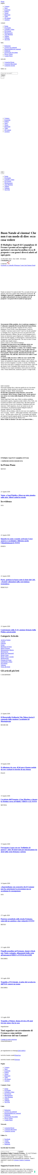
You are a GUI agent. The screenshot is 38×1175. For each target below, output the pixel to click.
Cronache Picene (9, 62)
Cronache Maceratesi (10, 64)
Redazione (7, 46)
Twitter (6, 1141)
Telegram (17, 1059)
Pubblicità (7, 51)
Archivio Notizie (6, 640)
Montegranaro (8, 33)
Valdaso (6, 36)
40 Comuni (7, 130)
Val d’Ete (7, 39)
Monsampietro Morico (7, 650)
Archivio (7, 20)
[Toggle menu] (2, 77)
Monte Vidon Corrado (7, 657)
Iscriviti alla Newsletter (11, 52)
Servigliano (4, 663)
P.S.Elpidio (7, 28)
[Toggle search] (2, 172)
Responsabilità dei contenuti (12, 49)
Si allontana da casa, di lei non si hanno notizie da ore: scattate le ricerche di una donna (18, 768)
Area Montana (8, 34)
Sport (6, 8)
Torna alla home (5, 667)
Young (6, 13)
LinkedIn (7, 1142)
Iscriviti (21, 1151)
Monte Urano (5, 655)
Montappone (4, 651)
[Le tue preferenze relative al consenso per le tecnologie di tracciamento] (35, 1172)
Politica (6, 11)
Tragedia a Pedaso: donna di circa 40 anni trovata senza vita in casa (17, 1022)
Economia (7, 10)
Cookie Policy (8, 56)
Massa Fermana (5, 648)
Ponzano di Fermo (6, 660)
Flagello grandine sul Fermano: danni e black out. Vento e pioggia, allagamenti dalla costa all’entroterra (18, 953)
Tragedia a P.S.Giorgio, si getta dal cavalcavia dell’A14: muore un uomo (18, 983)
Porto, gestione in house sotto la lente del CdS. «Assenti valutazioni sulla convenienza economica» (18, 582)
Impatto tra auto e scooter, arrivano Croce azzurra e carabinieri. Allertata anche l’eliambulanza (17, 541)
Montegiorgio (5, 658)
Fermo (6, 26)
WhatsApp (17, 1055)
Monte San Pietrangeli (7, 653)
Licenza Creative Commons (22, 1160)
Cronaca (6, 6)
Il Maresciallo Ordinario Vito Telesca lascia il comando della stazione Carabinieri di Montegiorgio (17, 719)
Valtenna (7, 38)
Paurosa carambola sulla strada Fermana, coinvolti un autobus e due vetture (17, 920)
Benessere (7, 15)
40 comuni (7, 18)
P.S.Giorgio (7, 31)
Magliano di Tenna (6, 646)
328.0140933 (21, 1050)
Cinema (3, 641)
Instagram (7, 1144)
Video (6, 16)
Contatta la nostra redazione (9, 1039)
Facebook (7, 1139)
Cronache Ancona (9, 65)
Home (2, 1)
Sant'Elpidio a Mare (6, 662)
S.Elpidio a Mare (9, 29)
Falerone (3, 643)
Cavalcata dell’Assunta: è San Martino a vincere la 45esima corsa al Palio (19, 800)
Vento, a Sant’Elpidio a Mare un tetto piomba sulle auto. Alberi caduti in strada (18, 496)
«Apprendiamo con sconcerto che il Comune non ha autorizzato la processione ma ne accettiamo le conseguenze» (17, 889)
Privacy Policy (8, 54)
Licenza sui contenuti (10, 47)
